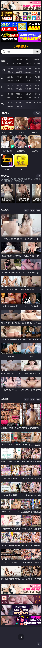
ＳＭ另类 (37, 72)
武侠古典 (37, 94)
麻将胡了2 (10, 63)
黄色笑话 (28, 98)
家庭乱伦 (19, 94)
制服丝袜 (10, 80)
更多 (38, 210)
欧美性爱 (37, 77)
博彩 (3, 61)
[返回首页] (39, 644)
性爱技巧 (37, 98)
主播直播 (28, 72)
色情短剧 (19, 106)
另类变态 (37, 80)
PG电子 (10, 60)
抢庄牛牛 (37, 63)
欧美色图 (28, 85)
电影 (3, 78)
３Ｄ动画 (37, 68)
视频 (3, 70)
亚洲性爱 (10, 77)
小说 (3, 95)
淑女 (32, 399)
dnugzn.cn (21, 46)
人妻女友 (28, 94)
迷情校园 (10, 98)
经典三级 (19, 80)
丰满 (26, 399)
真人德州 (19, 60)
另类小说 (19, 98)
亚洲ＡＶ (10, 68)
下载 (38, 176)
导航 (3, 104)
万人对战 (28, 60)
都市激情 (10, 94)
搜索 (37, 52)
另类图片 (37, 89)
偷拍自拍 (19, 77)
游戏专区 (37, 60)
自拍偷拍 (19, 68)
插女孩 (10, 103)
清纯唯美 (19, 89)
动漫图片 (37, 85)
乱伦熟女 (28, 80)
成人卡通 (28, 77)
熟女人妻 (10, 72)
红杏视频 (10, 106)
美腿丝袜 (10, 89)
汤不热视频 (37, 103)
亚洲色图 (19, 85)
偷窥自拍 (10, 85)
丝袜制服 (19, 72)
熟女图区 (28, 89)
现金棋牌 (28, 63)
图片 (3, 87)
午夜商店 (19, 103)
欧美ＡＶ (28, 68)
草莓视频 (28, 103)
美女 (26, 210)
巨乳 (32, 210)
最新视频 (5, 210)
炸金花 (19, 63)
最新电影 (5, 399)
